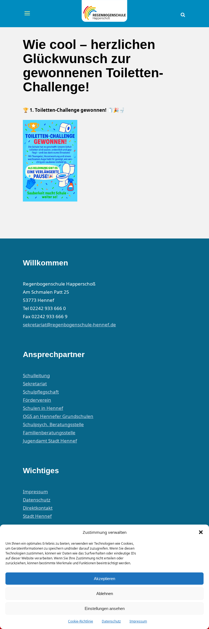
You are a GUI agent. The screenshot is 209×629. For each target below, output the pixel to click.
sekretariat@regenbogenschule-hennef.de (69, 324)
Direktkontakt (38, 508)
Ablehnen (104, 593)
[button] (201, 532)
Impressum (138, 621)
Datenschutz (111, 621)
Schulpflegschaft (41, 392)
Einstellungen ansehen (105, 608)
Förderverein (37, 400)
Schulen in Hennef (43, 408)
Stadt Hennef (37, 516)
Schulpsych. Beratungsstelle (53, 424)
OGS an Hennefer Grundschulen (58, 416)
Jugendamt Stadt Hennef (50, 441)
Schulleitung (36, 375)
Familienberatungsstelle (49, 432)
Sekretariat (35, 383)
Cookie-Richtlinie (80, 621)
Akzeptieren (104, 578)
